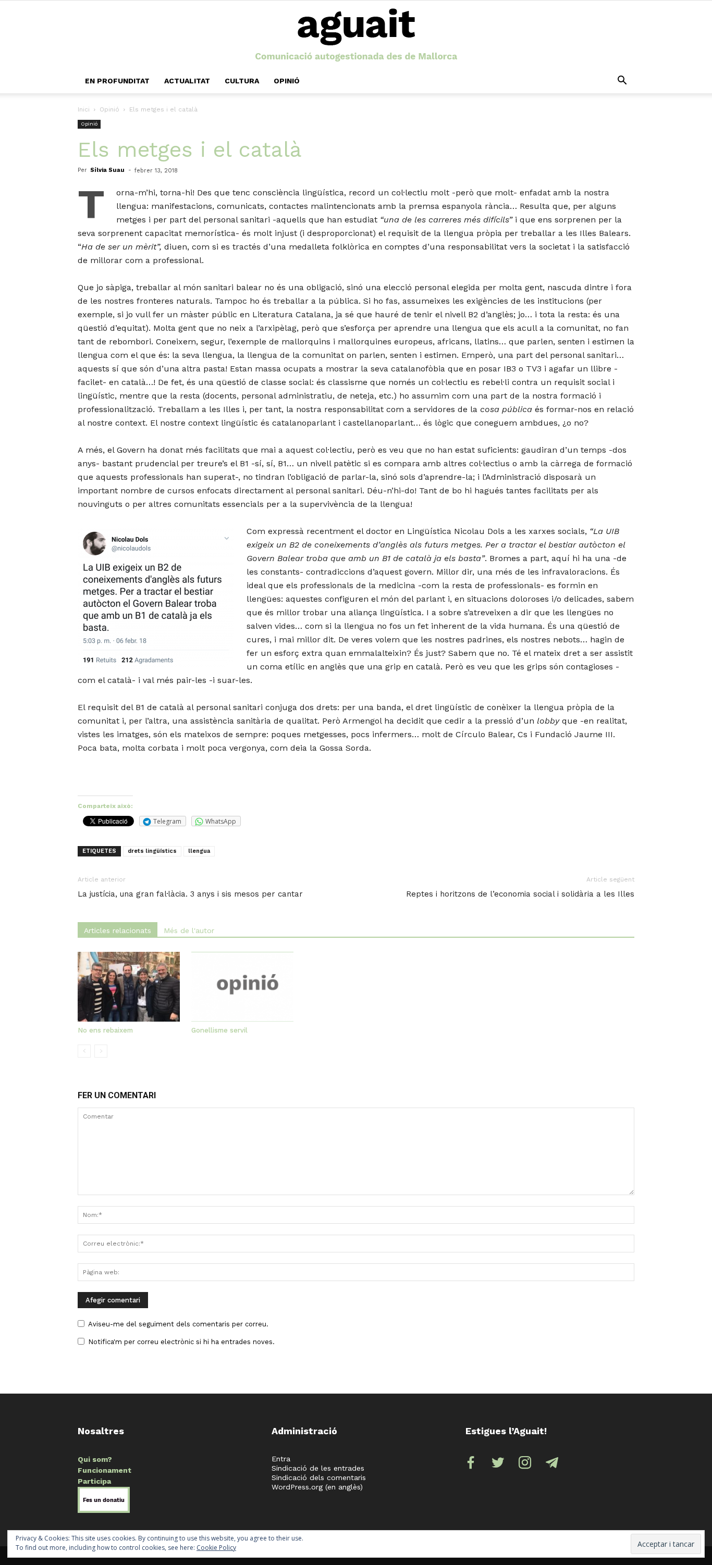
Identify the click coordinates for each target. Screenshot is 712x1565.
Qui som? (95, 1459)
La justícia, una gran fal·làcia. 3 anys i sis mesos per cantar (190, 894)
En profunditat (117, 81)
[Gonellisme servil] (242, 987)
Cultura (242, 81)
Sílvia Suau (107, 170)
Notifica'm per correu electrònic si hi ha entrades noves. (181, 1342)
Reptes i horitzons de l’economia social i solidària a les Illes (520, 894)
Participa (94, 1481)
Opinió (287, 81)
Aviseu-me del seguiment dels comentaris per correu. (178, 1324)
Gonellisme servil (219, 1030)
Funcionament (104, 1470)
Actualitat (187, 81)
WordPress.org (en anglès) (317, 1487)
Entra (281, 1459)
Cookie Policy (216, 1547)
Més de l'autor (189, 930)
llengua (199, 851)
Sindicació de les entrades (318, 1468)
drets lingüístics (152, 851)
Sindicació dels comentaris (319, 1477)
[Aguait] (356, 35)
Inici (84, 109)
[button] (621, 80)
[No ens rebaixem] (129, 987)
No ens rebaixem (105, 1030)
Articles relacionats (117, 930)
